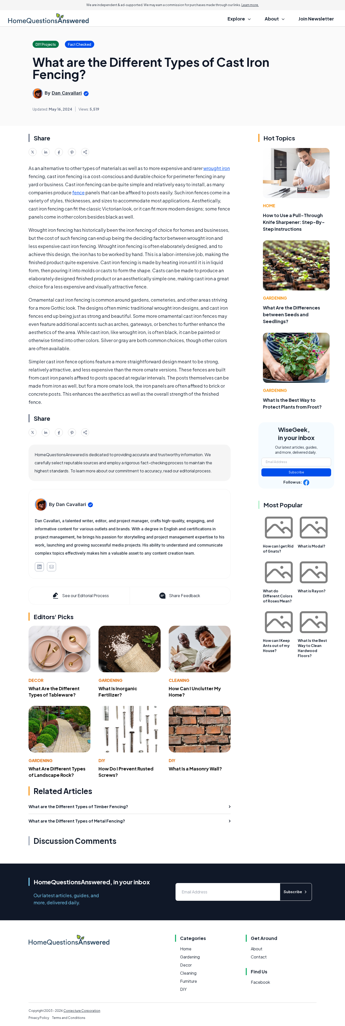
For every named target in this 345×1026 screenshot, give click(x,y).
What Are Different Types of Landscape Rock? (57, 772)
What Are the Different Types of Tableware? (54, 691)
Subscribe (296, 472)
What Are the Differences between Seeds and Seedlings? (291, 314)
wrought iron (216, 168)
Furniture (188, 981)
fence (78, 192)
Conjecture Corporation (81, 1011)
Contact (259, 956)
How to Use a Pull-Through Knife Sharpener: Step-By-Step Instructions (294, 222)
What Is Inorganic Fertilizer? (117, 691)
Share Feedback (184, 595)
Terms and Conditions (68, 1018)
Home (269, 205)
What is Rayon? (312, 591)
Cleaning (179, 680)
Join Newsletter (316, 19)
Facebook (260, 982)
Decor (36, 680)
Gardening (110, 680)
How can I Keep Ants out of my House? (276, 645)
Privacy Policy (39, 1018)
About (256, 948)
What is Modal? (311, 546)
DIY (101, 760)
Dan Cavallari (67, 93)
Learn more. (250, 5)
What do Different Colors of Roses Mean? (277, 596)
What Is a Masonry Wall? (195, 768)
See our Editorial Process (85, 595)
